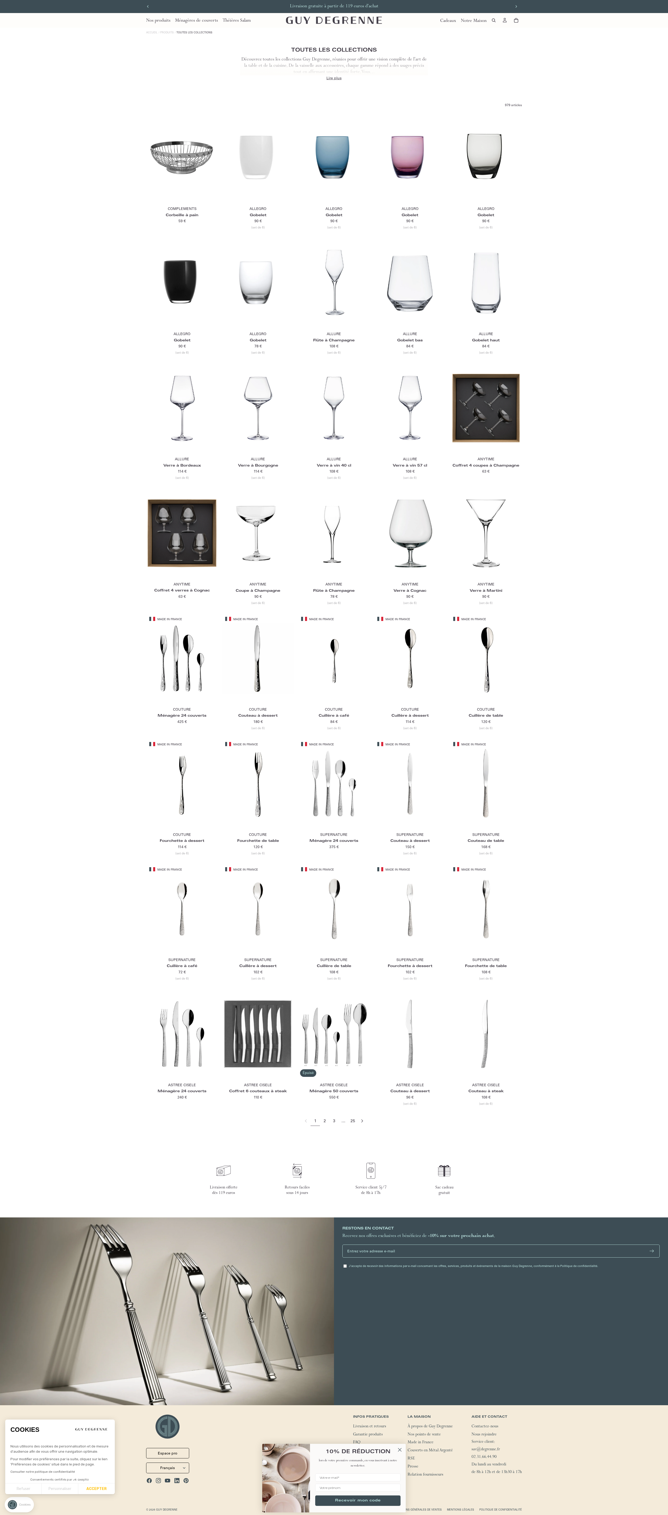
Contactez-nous (485, 1427)
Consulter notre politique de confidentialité (42, 1472)
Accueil (152, 32)
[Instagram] (158, 1480)
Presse (413, 1467)
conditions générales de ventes (417, 1510)
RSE (411, 1459)
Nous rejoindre (484, 1435)
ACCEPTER (96, 1489)
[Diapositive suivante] (516, 6)
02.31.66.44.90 (484, 1457)
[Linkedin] (177, 1480)
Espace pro (167, 1453)
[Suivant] (362, 1121)
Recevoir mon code (358, 1500)
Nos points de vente (424, 1435)
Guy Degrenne (166, 1510)
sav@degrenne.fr (486, 1449)
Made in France (420, 1443)
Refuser (23, 1489)
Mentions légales (460, 1510)
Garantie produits (368, 1435)
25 (352, 1120)
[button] (19, 1504)
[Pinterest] (186, 1480)
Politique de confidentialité (500, 1510)
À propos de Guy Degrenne (430, 1427)
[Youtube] (167, 1480)
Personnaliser (60, 1489)
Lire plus (334, 78)
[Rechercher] (493, 20)
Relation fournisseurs (425, 1475)
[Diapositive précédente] (148, 6)
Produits (167, 32)
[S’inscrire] (651, 1251)
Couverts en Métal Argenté (430, 1450)
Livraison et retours (369, 1427)
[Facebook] (149, 1480)
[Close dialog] (400, 1450)
